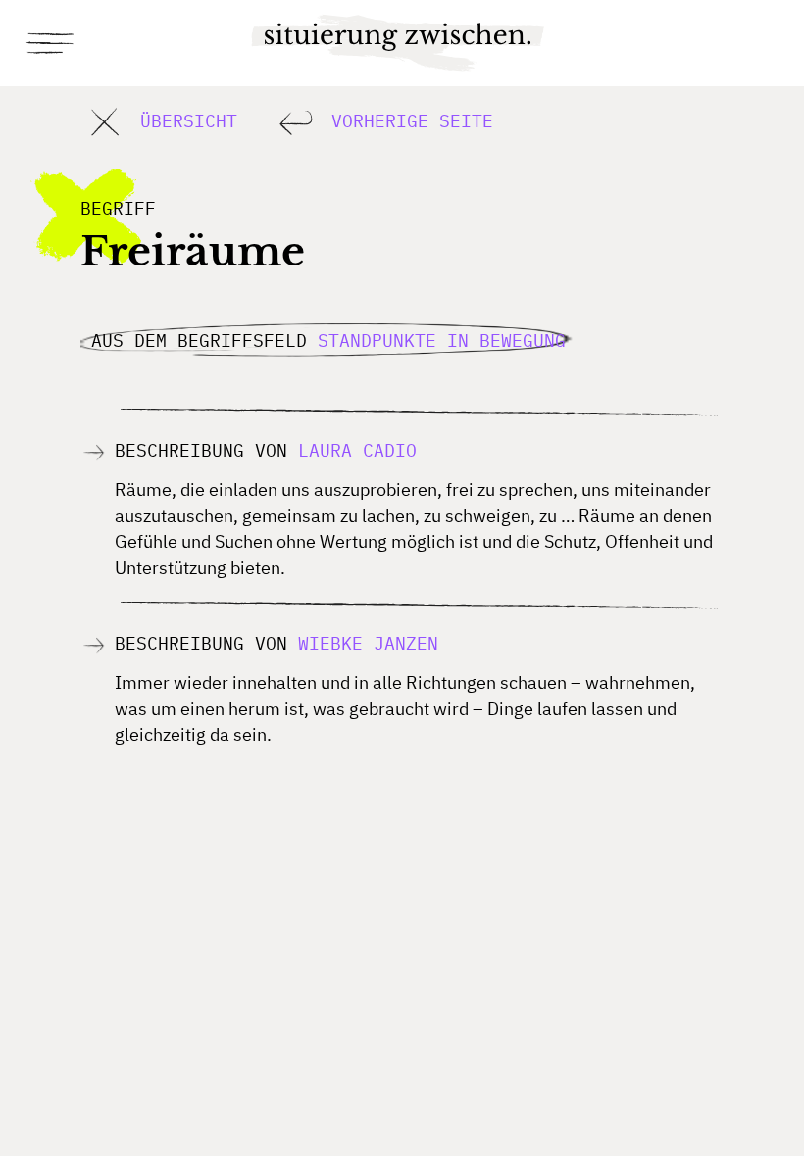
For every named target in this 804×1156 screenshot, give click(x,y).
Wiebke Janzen (368, 643)
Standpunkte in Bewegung (442, 339)
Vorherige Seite (407, 120)
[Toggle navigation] (51, 43)
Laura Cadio (357, 450)
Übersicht (183, 120)
